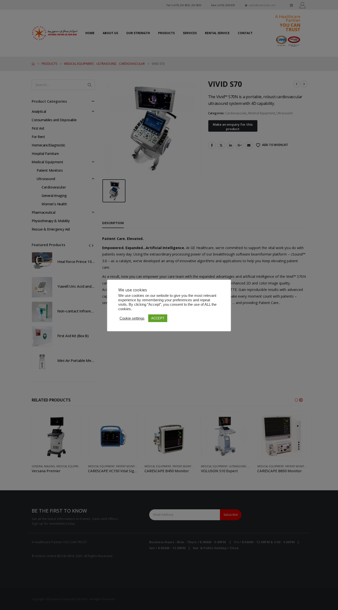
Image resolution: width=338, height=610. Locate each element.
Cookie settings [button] (132, 318)
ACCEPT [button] (157, 318)
